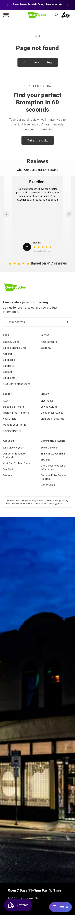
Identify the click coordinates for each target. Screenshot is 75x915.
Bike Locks (9, 360)
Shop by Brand (11, 341)
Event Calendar (49, 447)
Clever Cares (48, 485)
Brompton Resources (52, 418)
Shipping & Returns (13, 406)
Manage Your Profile (14, 424)
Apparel (7, 353)
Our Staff (8, 469)
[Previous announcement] (7, 4)
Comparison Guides (52, 412)
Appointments (49, 341)
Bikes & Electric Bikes (15, 347)
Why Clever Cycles (13, 447)
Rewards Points (12, 430)
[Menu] (6, 15)
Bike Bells (8, 366)
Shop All (7, 372)
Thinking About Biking (53, 453)
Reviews (7, 475)
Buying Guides (49, 406)
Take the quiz (37, 140)
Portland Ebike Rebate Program (53, 477)
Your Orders (9, 418)
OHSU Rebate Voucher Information (53, 467)
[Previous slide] (6, 214)
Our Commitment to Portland (14, 455)
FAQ (5, 400)
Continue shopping (37, 62)
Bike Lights (9, 378)
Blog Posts (47, 400)
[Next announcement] (67, 4)
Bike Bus (45, 459)
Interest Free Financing (16, 412)
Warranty (46, 347)
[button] (56, 14)
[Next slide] (69, 214)
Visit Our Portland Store (16, 384)
